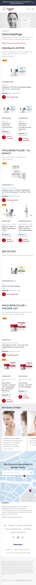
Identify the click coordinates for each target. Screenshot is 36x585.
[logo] (10, 9)
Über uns (9, 549)
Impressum (27, 529)
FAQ (5, 525)
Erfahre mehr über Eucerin (12, 517)
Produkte (5, 31)
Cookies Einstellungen (24, 525)
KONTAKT (11, 525)
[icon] (31, 472)
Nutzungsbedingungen (13, 529)
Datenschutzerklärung (18, 532)
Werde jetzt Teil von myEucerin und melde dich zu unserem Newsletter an (16, 2)
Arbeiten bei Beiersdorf (22, 549)
